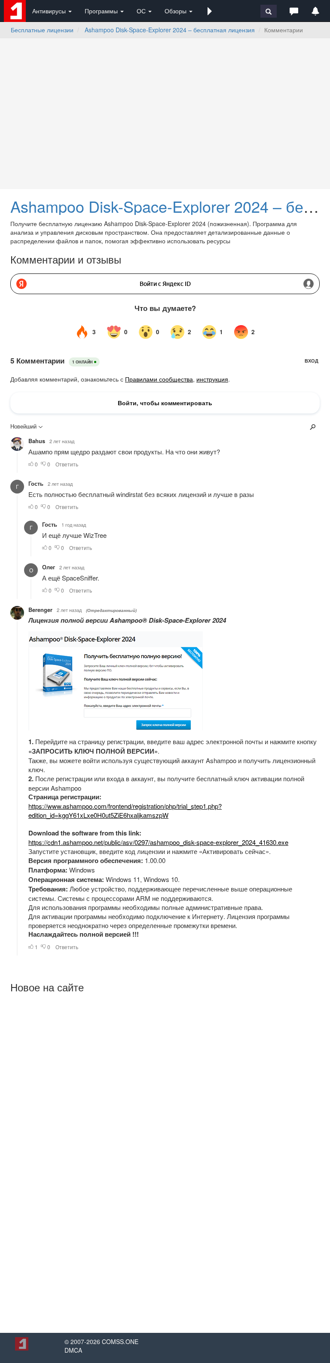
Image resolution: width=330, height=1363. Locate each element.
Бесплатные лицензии (42, 29)
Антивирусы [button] (49, 10)
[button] (209, 11)
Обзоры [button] (176, 10)
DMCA (73, 1350)
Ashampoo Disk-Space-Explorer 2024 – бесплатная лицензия (170, 29)
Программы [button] (102, 10)
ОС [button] (142, 10)
